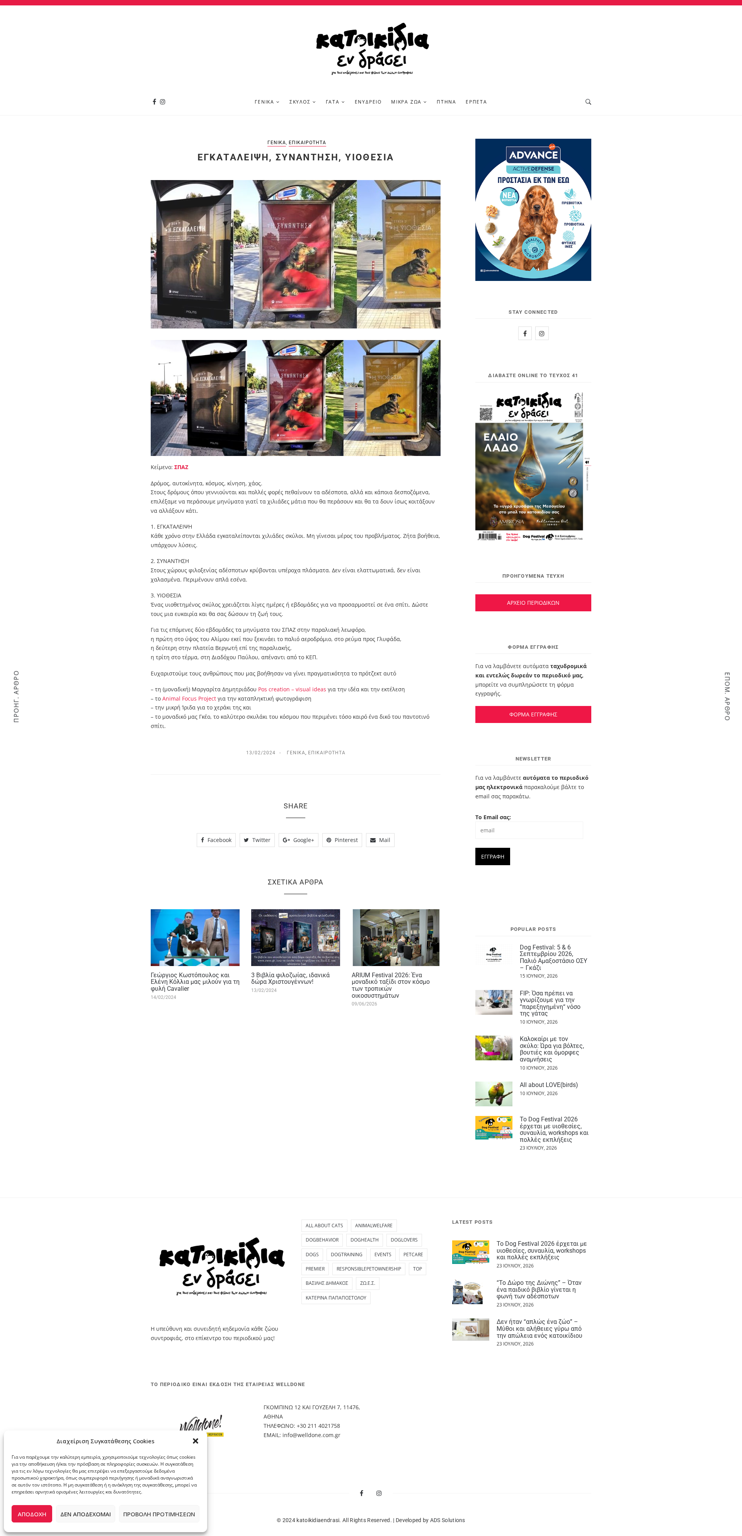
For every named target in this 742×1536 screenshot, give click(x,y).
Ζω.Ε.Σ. (367, 1283)
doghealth (365, 1240)
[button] (195, 1441)
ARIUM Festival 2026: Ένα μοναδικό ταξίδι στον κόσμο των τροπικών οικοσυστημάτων (391, 985)
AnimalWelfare (374, 1225)
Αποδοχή (32, 1514)
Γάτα (333, 102)
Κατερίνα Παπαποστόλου (336, 1297)
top (417, 1269)
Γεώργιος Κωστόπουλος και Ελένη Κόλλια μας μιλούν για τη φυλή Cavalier (195, 981)
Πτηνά (446, 102)
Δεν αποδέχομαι (85, 1514)
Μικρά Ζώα (406, 102)
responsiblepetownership (369, 1269)
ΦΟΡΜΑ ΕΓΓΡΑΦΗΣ (533, 714)
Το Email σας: (493, 817)
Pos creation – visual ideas (292, 689)
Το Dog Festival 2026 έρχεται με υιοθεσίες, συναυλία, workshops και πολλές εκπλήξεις (554, 1129)
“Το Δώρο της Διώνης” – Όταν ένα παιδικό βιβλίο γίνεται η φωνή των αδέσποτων (539, 1289)
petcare (413, 1254)
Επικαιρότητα (307, 142)
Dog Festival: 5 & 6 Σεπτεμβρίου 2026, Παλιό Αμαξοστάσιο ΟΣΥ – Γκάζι (553, 957)
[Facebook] (154, 102)
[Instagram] (162, 102)
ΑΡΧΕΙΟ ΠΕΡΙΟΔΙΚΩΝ (533, 602)
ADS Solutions (447, 1520)
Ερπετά (476, 102)
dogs (312, 1254)
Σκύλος (300, 102)
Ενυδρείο (368, 102)
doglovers (404, 1240)
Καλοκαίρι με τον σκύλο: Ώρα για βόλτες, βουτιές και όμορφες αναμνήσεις (552, 1049)
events (382, 1254)
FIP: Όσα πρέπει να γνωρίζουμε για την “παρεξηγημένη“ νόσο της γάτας (550, 1003)
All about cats (324, 1225)
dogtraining (346, 1254)
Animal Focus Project (189, 698)
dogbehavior (322, 1240)
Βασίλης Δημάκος (327, 1283)
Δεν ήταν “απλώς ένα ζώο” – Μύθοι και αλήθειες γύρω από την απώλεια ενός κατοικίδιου (539, 1328)
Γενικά (264, 102)
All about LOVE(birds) (549, 1085)
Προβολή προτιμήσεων (159, 1514)
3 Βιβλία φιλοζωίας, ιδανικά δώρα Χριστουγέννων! (290, 978)
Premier (315, 1269)
